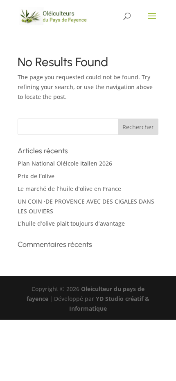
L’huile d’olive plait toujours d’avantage (71, 223)
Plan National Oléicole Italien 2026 (65, 163)
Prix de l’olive (36, 176)
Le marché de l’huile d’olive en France (69, 189)
